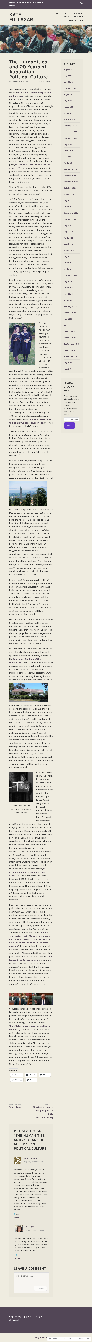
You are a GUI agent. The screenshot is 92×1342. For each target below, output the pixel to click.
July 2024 (68, 144)
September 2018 (71, 344)
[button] (20, 999)
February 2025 (70, 125)
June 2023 (68, 207)
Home (56, 14)
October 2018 (70, 338)
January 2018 (69, 350)
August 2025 (70, 94)
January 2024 (70, 175)
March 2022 (69, 244)
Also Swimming (76, 20)
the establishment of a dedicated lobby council (28, 872)
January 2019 (69, 331)
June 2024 (68, 150)
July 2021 (68, 256)
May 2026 (68, 82)
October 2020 (70, 275)
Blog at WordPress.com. (46, 1337)
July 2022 (68, 225)
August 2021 (69, 250)
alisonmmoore (30, 1158)
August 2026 (70, 69)
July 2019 (68, 319)
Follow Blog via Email (69, 387)
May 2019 (68, 325)
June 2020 (68, 288)
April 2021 (68, 269)
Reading (64, 17)
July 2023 (68, 200)
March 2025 (69, 119)
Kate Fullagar (21, 16)
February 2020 (70, 306)
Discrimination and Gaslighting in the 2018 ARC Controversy (43, 1111)
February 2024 (70, 169)
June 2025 (68, 107)
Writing (77, 14)
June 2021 (68, 263)
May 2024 (68, 157)
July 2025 (68, 101)
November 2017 (71, 356)
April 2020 (68, 300)
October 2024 (70, 138)
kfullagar (30, 82)
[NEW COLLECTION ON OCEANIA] (81, 3)
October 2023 (70, 188)
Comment (40, 1288)
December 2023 (71, 182)
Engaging (78, 17)
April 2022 (68, 238)
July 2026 (68, 76)
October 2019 (70, 313)
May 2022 (68, 231)
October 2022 (70, 219)
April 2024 (68, 163)
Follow (69, 425)
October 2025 (70, 88)
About (66, 14)
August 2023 (70, 194)
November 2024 (71, 132)
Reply (16, 1217)
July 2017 (68, 362)
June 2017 (68, 369)
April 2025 (68, 113)
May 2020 (68, 294)
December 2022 (71, 213)
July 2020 (68, 281)
